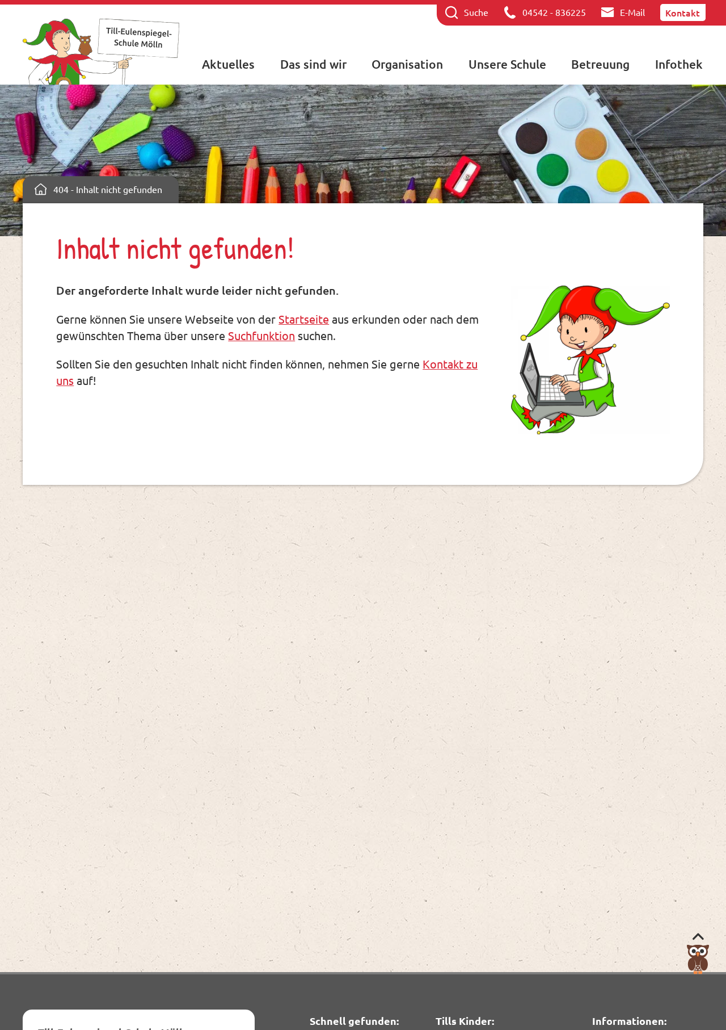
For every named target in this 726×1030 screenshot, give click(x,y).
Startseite (303, 319)
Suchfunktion (261, 335)
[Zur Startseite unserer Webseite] (101, 52)
